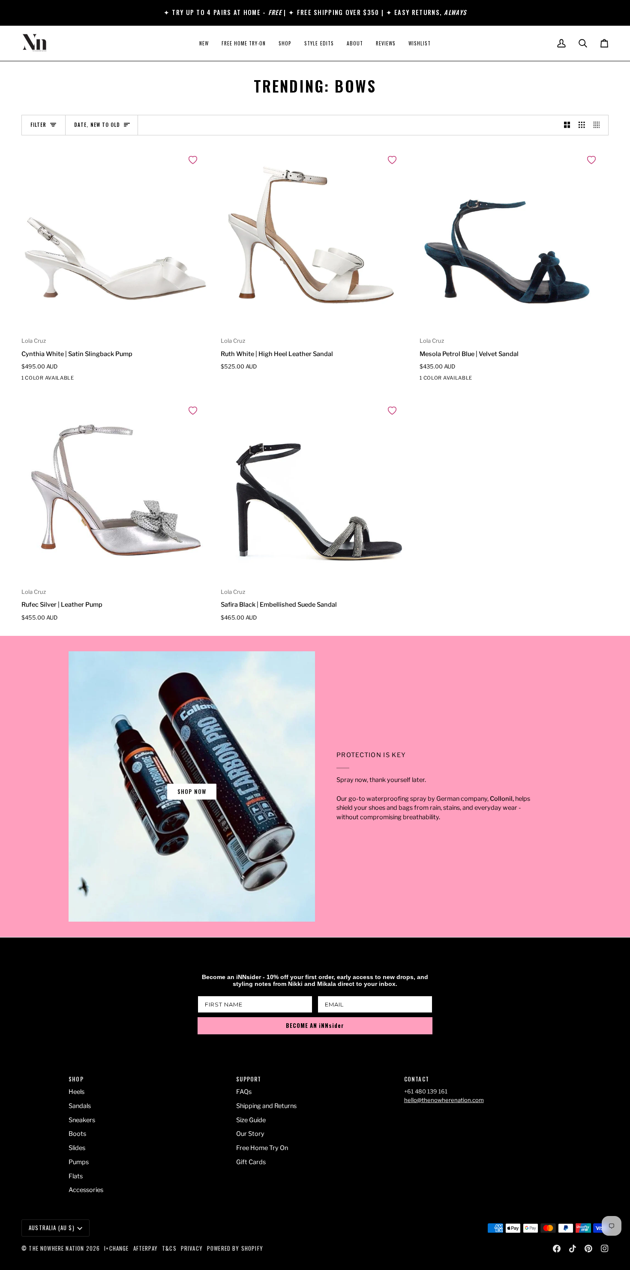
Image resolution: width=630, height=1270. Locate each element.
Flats (76, 1176)
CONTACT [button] (416, 1079)
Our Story (250, 1134)
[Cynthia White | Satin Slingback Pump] (115, 240)
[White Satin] (27, 379)
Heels (76, 1092)
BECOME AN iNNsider (315, 1025)
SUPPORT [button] (248, 1079)
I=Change (116, 1248)
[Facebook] (557, 1248)
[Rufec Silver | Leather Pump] (115, 490)
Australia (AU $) (52, 1227)
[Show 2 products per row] (567, 125)
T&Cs (169, 1248)
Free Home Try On (262, 1148)
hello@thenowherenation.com (444, 1099)
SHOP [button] (76, 1079)
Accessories (86, 1190)
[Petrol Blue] (425, 379)
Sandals (80, 1106)
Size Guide (251, 1120)
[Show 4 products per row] (599, 125)
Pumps (79, 1162)
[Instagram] (605, 1248)
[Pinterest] (588, 1248)
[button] (285, 43)
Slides (77, 1148)
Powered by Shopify (235, 1248)
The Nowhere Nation (56, 1248)
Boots (77, 1134)
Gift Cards (251, 1162)
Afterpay (145, 1248)
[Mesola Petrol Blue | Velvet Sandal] (514, 240)
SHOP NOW (191, 791)
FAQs (244, 1092)
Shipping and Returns (266, 1106)
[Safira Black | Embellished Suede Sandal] (315, 490)
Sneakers (82, 1120)
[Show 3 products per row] (581, 125)
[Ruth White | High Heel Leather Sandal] (315, 240)
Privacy (192, 1248)
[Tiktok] (572, 1248)
